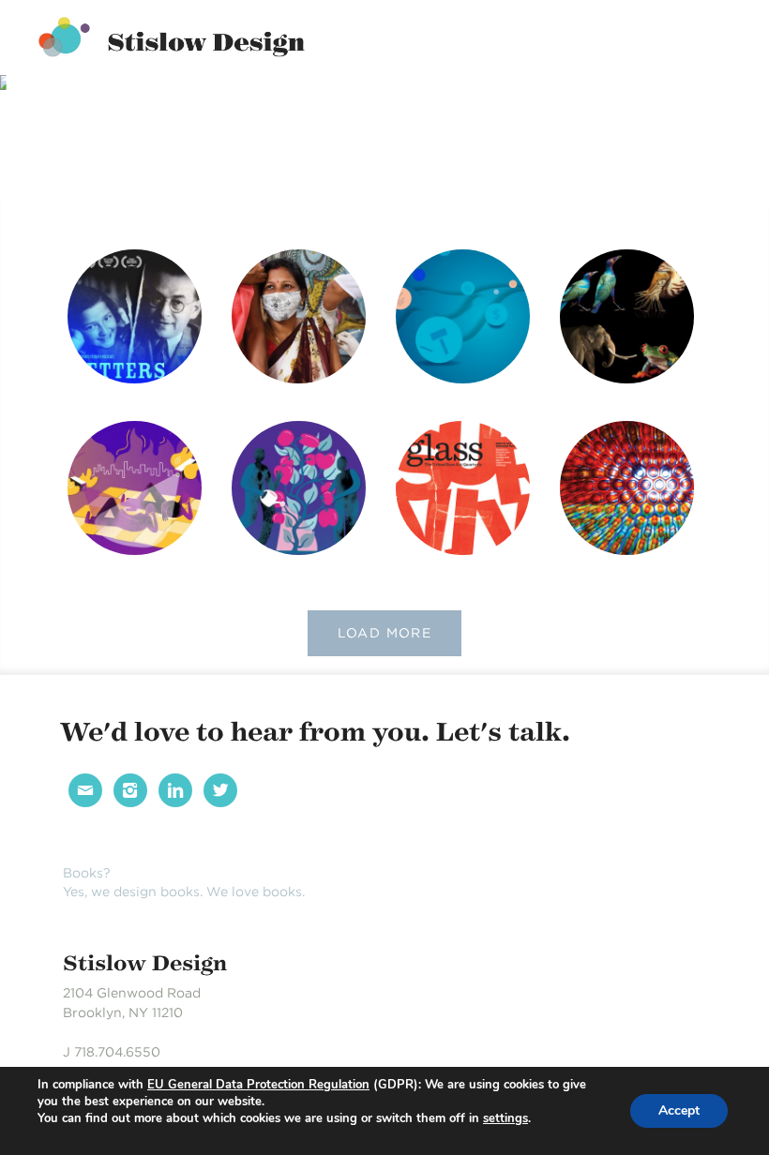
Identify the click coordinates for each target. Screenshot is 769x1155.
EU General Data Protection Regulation (258, 1084)
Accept (679, 1110)
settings (505, 1118)
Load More (385, 632)
